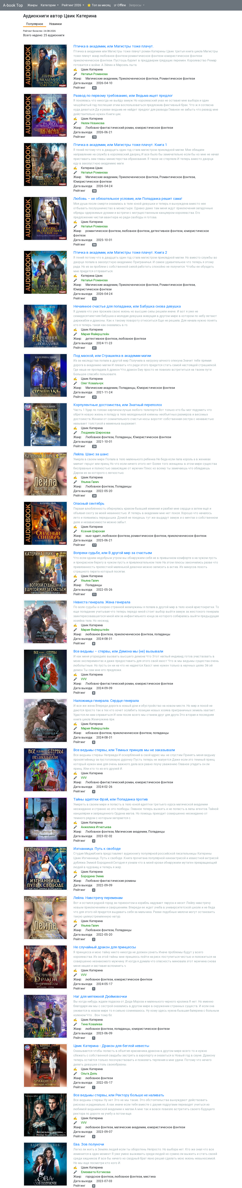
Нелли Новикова (92, 123)
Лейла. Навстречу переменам (98, 898)
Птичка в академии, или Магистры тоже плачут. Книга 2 (120, 252)
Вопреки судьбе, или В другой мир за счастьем (112, 553)
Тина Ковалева (91, 1024)
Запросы (135, 5)
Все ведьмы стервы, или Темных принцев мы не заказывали (124, 750)
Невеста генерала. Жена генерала (101, 602)
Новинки (55, 24)
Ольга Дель (89, 1073)
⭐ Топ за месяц (99, 5)
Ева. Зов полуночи (88, 1144)
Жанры (32, 5)
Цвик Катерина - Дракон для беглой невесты (111, 1046)
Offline (121, 5)
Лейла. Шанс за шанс (91, 454)
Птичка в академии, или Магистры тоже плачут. (113, 46)
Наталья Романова (94, 74)
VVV (84, 679)
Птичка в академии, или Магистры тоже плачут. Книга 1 (120, 145)
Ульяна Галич (90, 482)
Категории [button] (48, 5)
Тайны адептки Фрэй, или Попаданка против (110, 799)
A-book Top (13, 5)
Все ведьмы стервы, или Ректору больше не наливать (118, 1095)
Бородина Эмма (92, 876)
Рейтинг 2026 (72, 5)
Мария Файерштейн (95, 334)
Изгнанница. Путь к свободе (97, 848)
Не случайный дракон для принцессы (104, 947)
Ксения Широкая (93, 531)
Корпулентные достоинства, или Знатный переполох (117, 405)
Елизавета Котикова (95, 1172)
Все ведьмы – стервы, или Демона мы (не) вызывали (118, 651)
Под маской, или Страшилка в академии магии (112, 355)
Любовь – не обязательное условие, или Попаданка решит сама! (127, 198)
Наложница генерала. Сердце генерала (106, 700)
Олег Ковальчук (92, 383)
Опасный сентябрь (88, 503)
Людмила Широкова (95, 432)
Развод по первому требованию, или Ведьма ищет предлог (123, 95)
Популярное (34, 24)
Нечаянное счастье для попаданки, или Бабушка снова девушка (127, 306)
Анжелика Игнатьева (96, 827)
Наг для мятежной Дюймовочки (100, 996)
